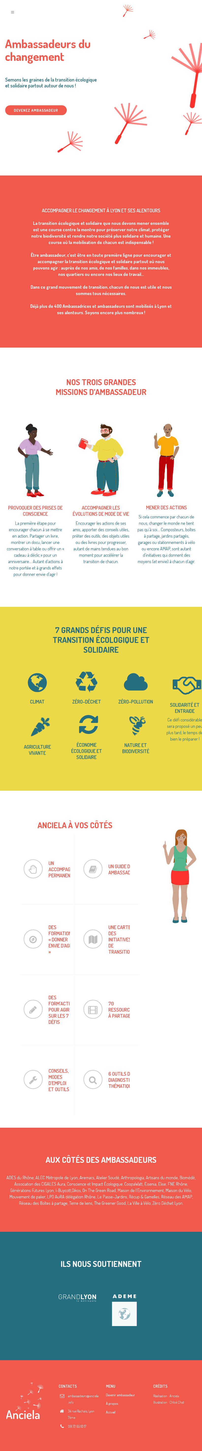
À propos (112, 1403)
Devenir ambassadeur (120, 1395)
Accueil (111, 1412)
